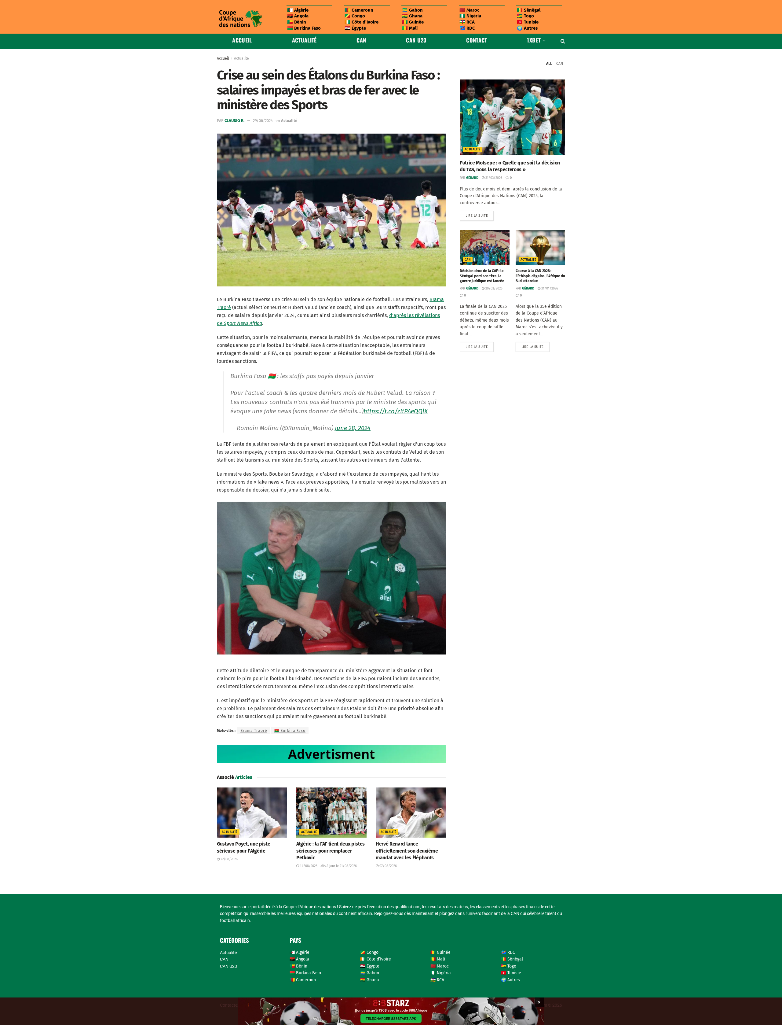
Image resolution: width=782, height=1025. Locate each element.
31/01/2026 (549, 288)
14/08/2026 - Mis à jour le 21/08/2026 (328, 866)
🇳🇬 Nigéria (470, 16)
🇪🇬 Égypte (355, 28)
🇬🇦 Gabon (412, 10)
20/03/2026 (493, 288)
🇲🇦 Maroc (469, 10)
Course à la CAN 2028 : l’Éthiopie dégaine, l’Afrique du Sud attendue (540, 276)
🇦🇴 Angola (298, 16)
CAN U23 (416, 40)
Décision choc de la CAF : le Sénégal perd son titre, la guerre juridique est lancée (482, 276)
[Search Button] (563, 41)
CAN (361, 40)
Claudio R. (234, 120)
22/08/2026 (229, 859)
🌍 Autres (527, 28)
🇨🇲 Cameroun (359, 10)
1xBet (534, 40)
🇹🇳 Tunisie (528, 22)
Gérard (472, 178)
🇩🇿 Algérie (298, 10)
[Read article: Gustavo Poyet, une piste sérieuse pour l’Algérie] (252, 812)
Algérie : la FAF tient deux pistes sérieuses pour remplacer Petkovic (330, 851)
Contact (476, 40)
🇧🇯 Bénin (296, 22)
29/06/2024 (263, 120)
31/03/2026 (493, 178)
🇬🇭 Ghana (412, 16)
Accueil (242, 40)
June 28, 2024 (353, 428)
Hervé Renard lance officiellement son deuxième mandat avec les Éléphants (407, 851)
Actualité (304, 40)
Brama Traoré (253, 730)
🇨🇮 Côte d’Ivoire (361, 22)
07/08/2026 (387, 866)
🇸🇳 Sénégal (528, 10)
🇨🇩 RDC (467, 28)
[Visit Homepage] (240, 18)
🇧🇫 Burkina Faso (304, 28)
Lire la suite (480, 214)
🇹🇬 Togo (525, 16)
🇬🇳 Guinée (413, 22)
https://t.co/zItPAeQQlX (396, 411)
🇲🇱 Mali (410, 28)
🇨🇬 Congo (355, 16)
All (549, 63)
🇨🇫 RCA (467, 22)
